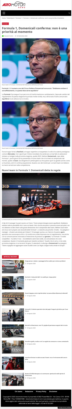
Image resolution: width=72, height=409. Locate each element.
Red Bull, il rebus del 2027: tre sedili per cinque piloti (40, 277)
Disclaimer (53, 391)
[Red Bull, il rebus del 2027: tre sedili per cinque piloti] (13, 282)
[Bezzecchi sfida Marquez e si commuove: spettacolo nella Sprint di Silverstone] (13, 379)
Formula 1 (5, 24)
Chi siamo (18, 391)
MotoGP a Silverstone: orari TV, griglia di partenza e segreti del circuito (46, 325)
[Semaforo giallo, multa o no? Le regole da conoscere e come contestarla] (13, 347)
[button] (69, 13)
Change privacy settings (64, 407)
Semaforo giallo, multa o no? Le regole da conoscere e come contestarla (46, 341)
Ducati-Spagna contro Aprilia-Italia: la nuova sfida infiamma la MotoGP (46, 293)
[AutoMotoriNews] (13, 5)
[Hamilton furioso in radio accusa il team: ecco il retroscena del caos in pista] (13, 363)
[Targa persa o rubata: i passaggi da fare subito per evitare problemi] (13, 266)
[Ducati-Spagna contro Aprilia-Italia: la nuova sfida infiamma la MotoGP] (13, 298)
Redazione (29, 391)
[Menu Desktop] (4, 13)
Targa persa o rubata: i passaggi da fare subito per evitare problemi (45, 261)
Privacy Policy (41, 391)
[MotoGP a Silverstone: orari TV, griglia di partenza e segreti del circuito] (13, 331)
